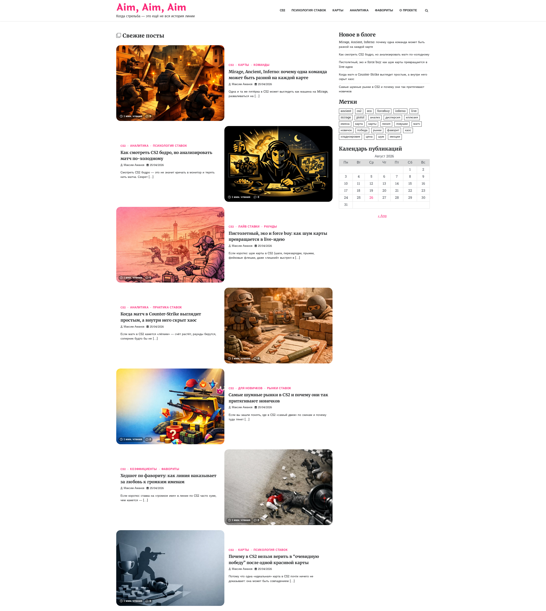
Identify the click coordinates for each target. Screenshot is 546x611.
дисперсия (392, 117)
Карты (338, 10)
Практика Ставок (167, 308)
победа (362, 130)
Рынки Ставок (279, 388)
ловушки (402, 124)
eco (369, 111)
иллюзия (412, 117)
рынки (377, 130)
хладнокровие (350, 137)
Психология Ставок (309, 10)
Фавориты (384, 10)
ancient (346, 111)
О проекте (408, 10)
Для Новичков (250, 388)
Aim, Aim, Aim (151, 7)
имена (345, 124)
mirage (346, 117)
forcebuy (383, 111)
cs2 (359, 111)
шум (381, 137)
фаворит (393, 130)
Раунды (270, 227)
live (414, 111)
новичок (346, 130)
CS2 (282, 10)
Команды (262, 65)
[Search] (426, 10)
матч (416, 124)
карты (372, 124)
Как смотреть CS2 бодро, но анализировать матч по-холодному (384, 54)
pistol (360, 117)
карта (359, 124)
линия (386, 124)
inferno (400, 111)
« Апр (382, 216)
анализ (375, 117)
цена (369, 137)
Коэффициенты (143, 469)
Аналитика (359, 10)
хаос (408, 130)
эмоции (395, 137)
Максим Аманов (242, 84)
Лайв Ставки (249, 227)
